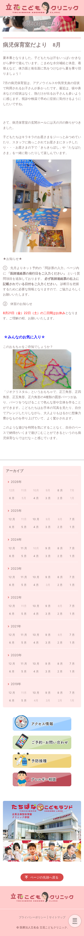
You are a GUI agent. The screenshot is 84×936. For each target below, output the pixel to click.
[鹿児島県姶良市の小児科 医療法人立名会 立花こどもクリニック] (42, 8)
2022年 (16, 597)
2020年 (16, 655)
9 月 (48, 548)
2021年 (16, 626)
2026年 (16, 482)
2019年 (16, 684)
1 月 (72, 527)
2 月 (60, 498)
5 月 (24, 527)
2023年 (16, 568)
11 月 (24, 548)
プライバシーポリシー (32, 917)
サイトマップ (57, 917)
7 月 (72, 519)
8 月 (60, 490)
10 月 (36, 519)
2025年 (16, 511)
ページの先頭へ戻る (44, 877)
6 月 (11, 498)
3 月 (48, 498)
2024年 (16, 539)
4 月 (36, 498)
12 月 (12, 519)
